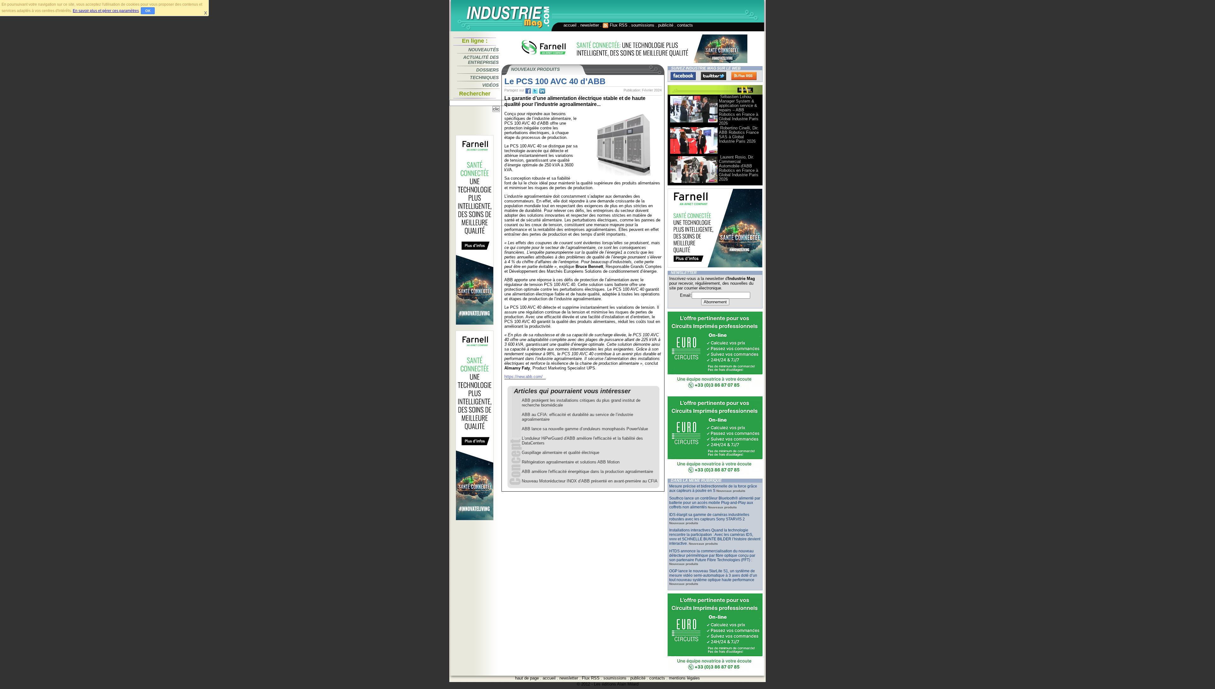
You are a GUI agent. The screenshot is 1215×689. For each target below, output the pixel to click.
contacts (685, 25)
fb (528, 91)
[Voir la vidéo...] (694, 122)
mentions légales (684, 678)
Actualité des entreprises (481, 60)
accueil (570, 25)
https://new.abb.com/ (523, 376)
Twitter (713, 76)
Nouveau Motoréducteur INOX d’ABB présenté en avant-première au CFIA (589, 481)
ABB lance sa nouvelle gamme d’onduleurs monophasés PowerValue (585, 428)
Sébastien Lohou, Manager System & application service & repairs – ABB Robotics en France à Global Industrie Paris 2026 (738, 110)
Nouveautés (483, 49)
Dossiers (487, 69)
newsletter (589, 25)
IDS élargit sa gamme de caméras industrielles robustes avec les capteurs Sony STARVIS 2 (709, 516)
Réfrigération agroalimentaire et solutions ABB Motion (571, 462)
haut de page (527, 678)
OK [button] (148, 11)
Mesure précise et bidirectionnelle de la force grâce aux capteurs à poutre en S (713, 488)
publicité (665, 25)
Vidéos (490, 85)
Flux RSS (617, 25)
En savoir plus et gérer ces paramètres (106, 11)
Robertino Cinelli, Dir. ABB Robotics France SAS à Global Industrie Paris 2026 (739, 135)
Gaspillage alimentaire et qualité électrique (560, 452)
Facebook (683, 76)
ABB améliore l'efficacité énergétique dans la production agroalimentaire (587, 471)
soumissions (642, 25)
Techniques (484, 77)
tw (535, 91)
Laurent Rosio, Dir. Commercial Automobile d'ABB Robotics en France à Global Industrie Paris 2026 (738, 168)
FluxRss (744, 76)
